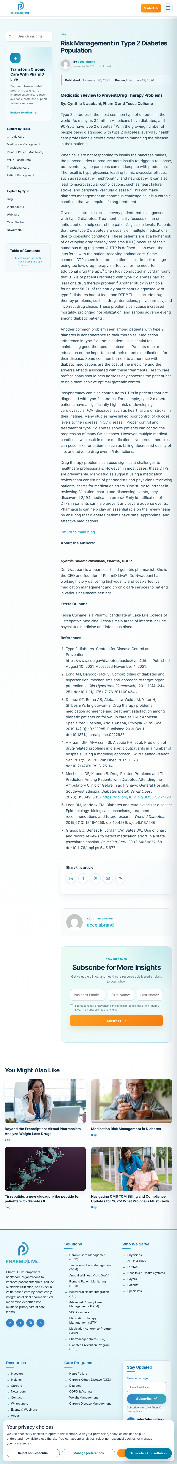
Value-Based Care (19, 159)
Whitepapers (15, 206)
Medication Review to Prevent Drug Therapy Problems (29, 261)
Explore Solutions (23, 112)
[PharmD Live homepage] (20, 8)
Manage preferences (88, 1453)
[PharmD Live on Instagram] (30, 1323)
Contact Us (151, 8)
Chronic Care (15, 136)
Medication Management (23, 144)
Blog (10, 199)
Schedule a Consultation (148, 1453)
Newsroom (14, 229)
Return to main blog (78, 532)
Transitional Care (18, 167)
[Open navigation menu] (168, 8)
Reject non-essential (33, 1453)
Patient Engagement (20, 175)
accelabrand (86, 61)
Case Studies (16, 222)
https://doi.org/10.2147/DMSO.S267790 (137, 797)
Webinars (13, 214)
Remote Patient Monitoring (25, 152)
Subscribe (116, 1020)
